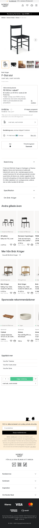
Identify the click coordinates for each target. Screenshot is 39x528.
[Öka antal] (8, 379)
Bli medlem (33, 102)
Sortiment (5, 481)
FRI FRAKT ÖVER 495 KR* (21, 1)
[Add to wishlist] (11, 244)
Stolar (17, 17)
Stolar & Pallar (11, 17)
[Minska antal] (3, 379)
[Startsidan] (5, 5)
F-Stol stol (23, 17)
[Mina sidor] (22, 5)
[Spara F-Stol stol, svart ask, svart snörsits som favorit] (35, 379)
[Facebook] (14, 464)
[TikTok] (25, 464)
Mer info (33, 135)
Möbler (4, 17)
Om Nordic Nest (8, 495)
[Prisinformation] (11, 109)
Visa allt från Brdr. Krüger (10, 255)
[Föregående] (3, 40)
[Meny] (36, 5)
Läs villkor (33, 446)
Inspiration (6, 488)
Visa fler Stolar (7, 368)
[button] (5, 81)
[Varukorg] (32, 5)
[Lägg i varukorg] (15, 244)
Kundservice (6, 474)
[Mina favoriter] (27, 5)
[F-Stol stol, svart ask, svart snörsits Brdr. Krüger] (19, 39)
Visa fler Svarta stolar (9, 365)
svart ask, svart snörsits (10, 383)
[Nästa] (35, 40)
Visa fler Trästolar (8, 361)
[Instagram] (19, 464)
